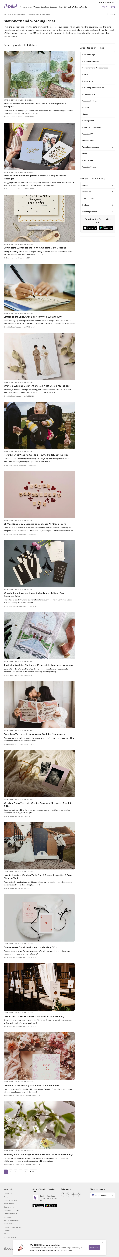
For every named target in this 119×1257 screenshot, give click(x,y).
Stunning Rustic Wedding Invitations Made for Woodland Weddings (39, 1154)
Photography (88, 121)
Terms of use (8, 1197)
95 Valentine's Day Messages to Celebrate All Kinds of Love (35, 524)
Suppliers (45, 7)
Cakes (85, 114)
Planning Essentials (90, 61)
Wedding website (89, 212)
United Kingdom (101, 1195)
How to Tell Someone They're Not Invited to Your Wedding (34, 1016)
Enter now (94, 1247)
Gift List (67, 7)
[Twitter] (68, 1194)
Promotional (87, 160)
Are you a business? (11, 1220)
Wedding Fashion (89, 101)
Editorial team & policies (12, 1227)
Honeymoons (88, 140)
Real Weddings (88, 55)
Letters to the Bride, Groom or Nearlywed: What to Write (33, 316)
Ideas (60, 7)
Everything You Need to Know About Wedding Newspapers (34, 734)
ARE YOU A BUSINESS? (106, 3)
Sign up (112, 7)
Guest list (86, 192)
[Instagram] (78, 1194)
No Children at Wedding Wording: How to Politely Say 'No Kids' (36, 455)
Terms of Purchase (10, 1200)
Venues (36, 7)
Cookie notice (9, 1207)
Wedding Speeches (90, 147)
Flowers (85, 107)
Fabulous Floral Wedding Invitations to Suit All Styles (31, 1085)
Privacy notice (9, 1204)
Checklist (86, 185)
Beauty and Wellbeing (91, 127)
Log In (104, 7)
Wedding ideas (20, 14)
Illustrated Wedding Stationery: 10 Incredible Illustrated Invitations (38, 665)
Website (79, 7)
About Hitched (9, 1224)
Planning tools (26, 7)
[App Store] (38, 1207)
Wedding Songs (89, 167)
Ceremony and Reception (93, 88)
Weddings (7, 14)
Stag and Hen (88, 81)
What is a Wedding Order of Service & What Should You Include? (37, 386)
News (84, 154)
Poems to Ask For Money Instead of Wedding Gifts (30, 947)
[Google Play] (51, 1207)
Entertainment (88, 94)
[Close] (102, 1243)
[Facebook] (63, 1194)
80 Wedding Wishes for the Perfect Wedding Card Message (35, 247)
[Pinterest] (73, 1194)
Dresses (53, 7)
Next (32, 1172)
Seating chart (88, 198)
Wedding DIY (87, 134)
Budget (85, 74)
